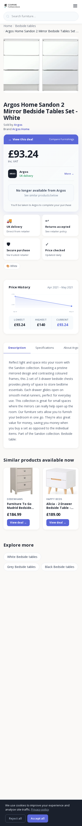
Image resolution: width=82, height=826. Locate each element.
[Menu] (75, 6)
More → (69, 173)
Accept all (38, 818)
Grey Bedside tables (21, 567)
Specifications (44, 348)
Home (7, 26)
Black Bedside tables (59, 567)
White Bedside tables (22, 557)
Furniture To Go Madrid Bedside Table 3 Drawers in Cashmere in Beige (20, 506)
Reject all (15, 818)
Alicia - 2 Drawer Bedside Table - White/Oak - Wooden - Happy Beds (59, 506)
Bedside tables (25, 26)
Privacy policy (40, 809)
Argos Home (21, 129)
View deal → (18, 522)
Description (17, 348)
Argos (18, 125)
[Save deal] (33, 473)
